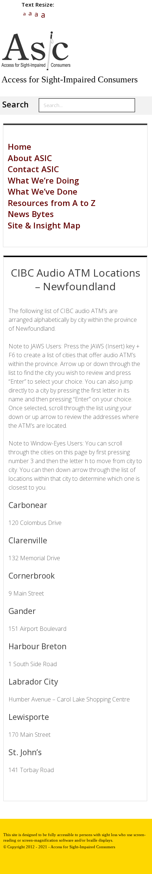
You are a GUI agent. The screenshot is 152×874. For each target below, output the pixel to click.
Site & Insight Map (44, 225)
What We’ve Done (42, 191)
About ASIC (30, 157)
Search (15, 104)
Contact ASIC (33, 168)
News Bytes (31, 213)
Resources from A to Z (52, 202)
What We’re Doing (43, 180)
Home (19, 146)
